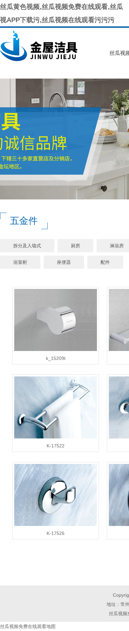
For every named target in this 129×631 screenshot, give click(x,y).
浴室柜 (20, 262)
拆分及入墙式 (27, 245)
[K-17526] (56, 526)
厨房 (75, 245)
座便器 (64, 262)
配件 (105, 262)
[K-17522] (56, 438)
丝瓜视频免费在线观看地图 (28, 626)
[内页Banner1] (64, 139)
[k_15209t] (56, 351)
